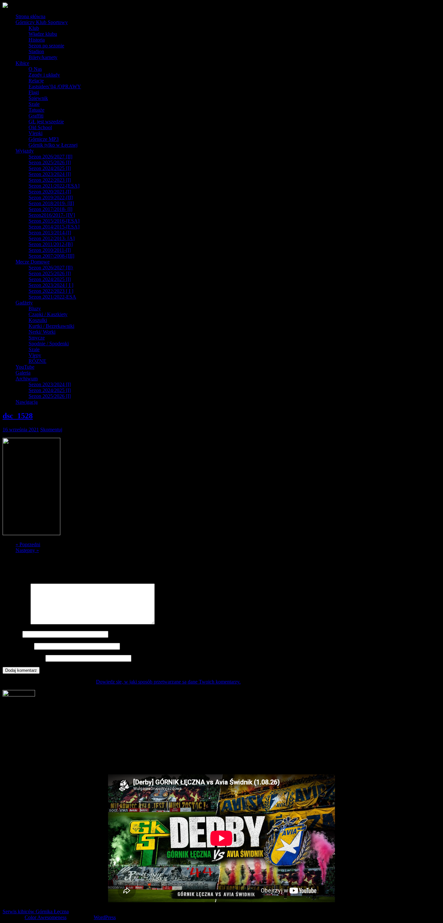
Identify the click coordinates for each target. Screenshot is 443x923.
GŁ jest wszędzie (46, 121)
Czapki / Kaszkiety (48, 314)
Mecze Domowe (33, 262)
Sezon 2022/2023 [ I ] (51, 291)
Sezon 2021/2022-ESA (52, 297)
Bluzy (35, 308)
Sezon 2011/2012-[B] (51, 244)
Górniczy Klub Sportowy (42, 22)
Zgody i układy (44, 75)
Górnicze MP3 (44, 139)
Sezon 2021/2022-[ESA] (54, 186)
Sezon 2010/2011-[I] (50, 250)
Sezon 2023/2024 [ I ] (51, 285)
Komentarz (16, 622)
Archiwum (27, 378)
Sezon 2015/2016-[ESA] (54, 221)
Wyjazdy (25, 151)
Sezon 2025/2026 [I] (50, 162)
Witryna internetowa (23, 658)
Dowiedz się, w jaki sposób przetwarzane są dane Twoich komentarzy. (168, 681)
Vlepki (35, 133)
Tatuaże (36, 110)
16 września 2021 (21, 429)
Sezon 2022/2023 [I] (50, 180)
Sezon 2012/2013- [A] (52, 238)
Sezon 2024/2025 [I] (50, 168)
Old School (40, 127)
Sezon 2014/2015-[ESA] (54, 226)
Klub (34, 28)
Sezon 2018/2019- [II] (51, 203)
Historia (37, 40)
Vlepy (35, 355)
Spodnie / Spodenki (49, 343)
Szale (34, 104)
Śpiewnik (38, 98)
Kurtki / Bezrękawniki (51, 326)
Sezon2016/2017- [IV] (52, 215)
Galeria (23, 372)
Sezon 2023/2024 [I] (50, 174)
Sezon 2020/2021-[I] (50, 191)
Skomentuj (51, 429)
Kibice (22, 63)
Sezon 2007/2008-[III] (51, 256)
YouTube (25, 367)
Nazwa (12, 634)
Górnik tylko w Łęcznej (53, 145)
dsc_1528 (18, 416)
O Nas (35, 69)
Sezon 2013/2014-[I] (50, 232)
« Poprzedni (28, 544)
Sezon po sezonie (46, 45)
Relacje (36, 80)
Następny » (27, 550)
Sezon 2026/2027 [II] (50, 156)
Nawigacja (27, 402)
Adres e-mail (18, 646)
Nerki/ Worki (42, 332)
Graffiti (36, 115)
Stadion (36, 51)
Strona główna (30, 16)
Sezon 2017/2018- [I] (50, 209)
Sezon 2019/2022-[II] (51, 197)
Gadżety (24, 302)
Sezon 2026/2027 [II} (51, 267)
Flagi (34, 92)
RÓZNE (37, 361)
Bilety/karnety (43, 57)
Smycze (37, 337)
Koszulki (38, 320)
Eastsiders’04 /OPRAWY (55, 86)
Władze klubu (43, 34)
